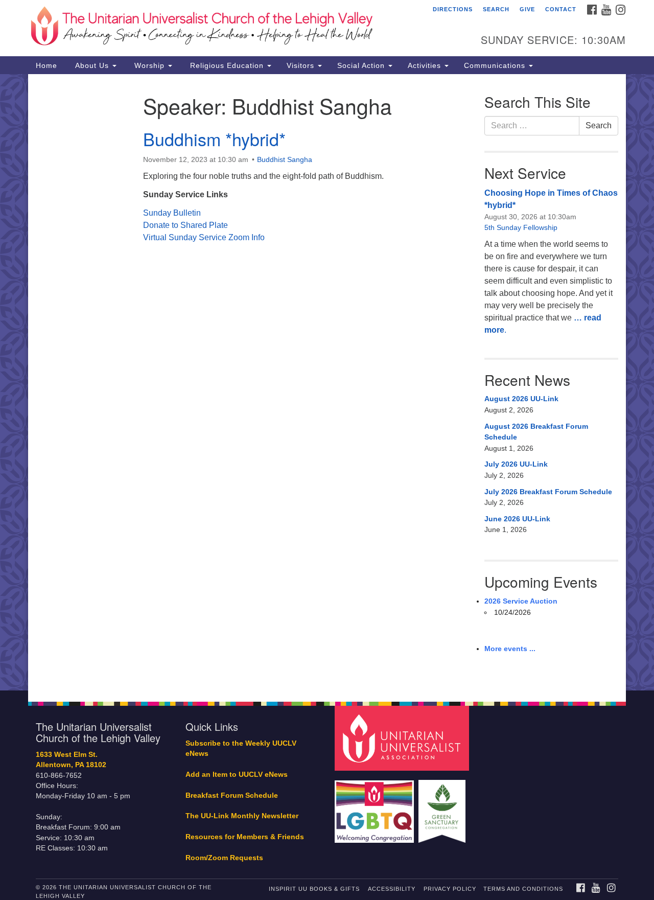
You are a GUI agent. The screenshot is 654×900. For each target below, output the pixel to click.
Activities (425, 65)
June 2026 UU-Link (517, 519)
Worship (149, 65)
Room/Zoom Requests (224, 858)
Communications (496, 65)
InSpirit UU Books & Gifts (314, 889)
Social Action (362, 65)
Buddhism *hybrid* (214, 138)
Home (46, 65)
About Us (92, 65)
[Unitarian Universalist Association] (403, 738)
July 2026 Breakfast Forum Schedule (548, 492)
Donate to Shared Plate (185, 225)
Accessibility (391, 889)
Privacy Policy (450, 889)
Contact (560, 9)
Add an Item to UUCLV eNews (236, 774)
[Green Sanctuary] (443, 806)
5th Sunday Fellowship (520, 227)
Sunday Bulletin (172, 213)
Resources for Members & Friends (244, 837)
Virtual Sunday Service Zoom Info (204, 237)
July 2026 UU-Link (516, 464)
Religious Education (227, 65)
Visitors (302, 65)
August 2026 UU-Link (521, 399)
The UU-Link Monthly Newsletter (241, 816)
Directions (453, 9)
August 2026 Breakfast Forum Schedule (536, 432)
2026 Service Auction (520, 601)
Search (496, 9)
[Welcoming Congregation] (375, 806)
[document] (327, 382)
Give (527, 9)
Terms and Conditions (523, 889)
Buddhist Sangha (284, 159)
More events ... (509, 648)
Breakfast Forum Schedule (231, 795)
